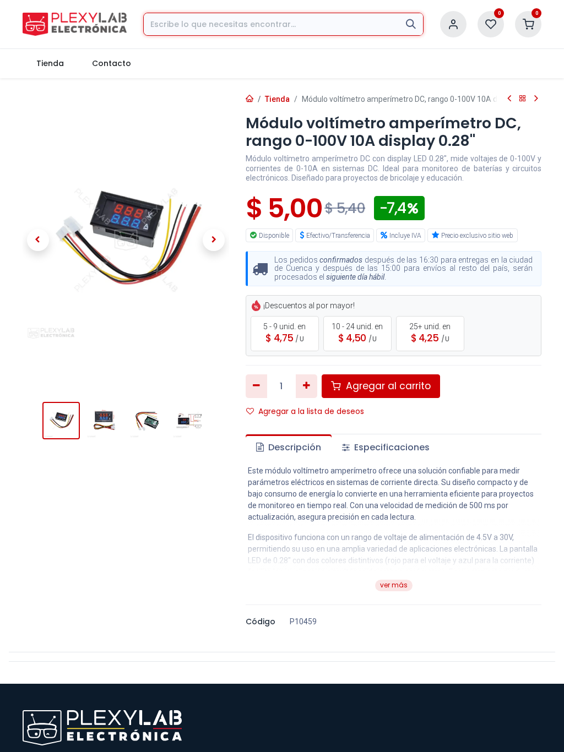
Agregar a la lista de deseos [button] (311, 411)
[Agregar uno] (306, 385)
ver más (394, 585)
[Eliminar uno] (256, 385)
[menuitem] (50, 63)
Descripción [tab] (293, 447)
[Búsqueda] (411, 24)
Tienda (277, 99)
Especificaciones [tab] (391, 447)
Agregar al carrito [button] (387, 386)
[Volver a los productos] (522, 99)
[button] (38, 240)
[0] (491, 23)
